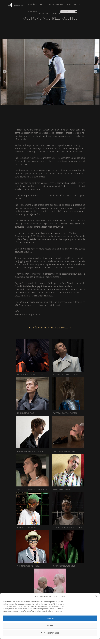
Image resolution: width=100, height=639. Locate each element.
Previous (4, 71)
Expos (43, 4)
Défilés (31, 4)
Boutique (71, 4)
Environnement (56, 4)
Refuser (50, 626)
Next (94, 71)
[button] (96, 596)
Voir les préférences (50, 633)
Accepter (50, 618)
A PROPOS (32, 11)
